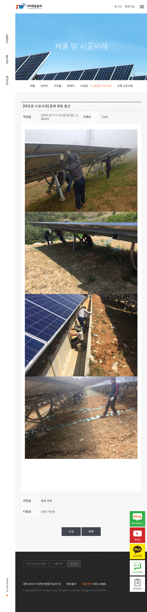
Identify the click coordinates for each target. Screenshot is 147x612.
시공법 (84, 85)
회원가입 (130, 6)
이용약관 (58, 563)
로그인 (118, 6)
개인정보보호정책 (36, 563)
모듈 (32, 85)
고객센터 (7, 39)
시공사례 (7, 59)
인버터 (44, 85)
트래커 (70, 85)
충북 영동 (46, 500)
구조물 (57, 85)
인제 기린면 (48, 511)
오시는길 (7, 80)
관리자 (74, 563)
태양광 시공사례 (102, 85)
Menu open (142, 6)
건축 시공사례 (125, 85)
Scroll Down (7, 585)
